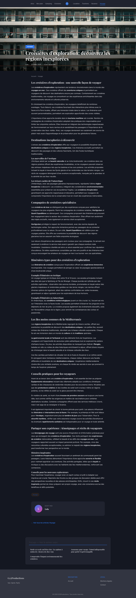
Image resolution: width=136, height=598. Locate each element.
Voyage (102, 3)
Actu (32, 3)
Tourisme (85, 3)
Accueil (33, 76)
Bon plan (40, 3)
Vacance (94, 3)
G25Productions (16, 578)
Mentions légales (106, 581)
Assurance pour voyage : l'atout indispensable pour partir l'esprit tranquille (88, 550)
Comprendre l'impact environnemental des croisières (46, 557)
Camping (48, 3)
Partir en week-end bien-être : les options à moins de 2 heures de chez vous (46, 550)
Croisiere (57, 3)
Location (76, 3)
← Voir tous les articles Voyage (43, 523)
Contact (103, 585)
